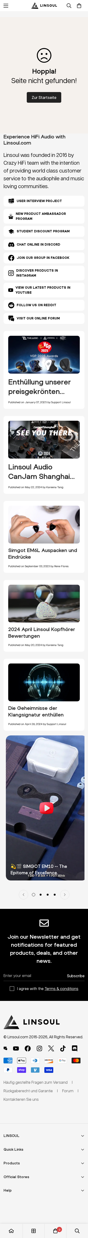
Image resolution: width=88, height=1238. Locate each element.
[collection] (33, 1231)
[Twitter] (51, 1048)
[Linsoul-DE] (44, 5)
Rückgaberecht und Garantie (28, 1090)
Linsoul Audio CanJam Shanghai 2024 (39, 476)
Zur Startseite (44, 97)
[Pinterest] (5, 1048)
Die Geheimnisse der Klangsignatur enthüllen (36, 711)
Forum (67, 1090)
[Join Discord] (75, 1048)
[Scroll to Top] (79, 1213)
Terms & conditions (61, 988)
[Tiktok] (63, 1048)
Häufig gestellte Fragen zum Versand (36, 1082)
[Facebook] (28, 1048)
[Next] (64, 894)
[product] (11, 1231)
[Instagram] (39, 1048)
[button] (79, 5)
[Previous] (23, 894)
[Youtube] (16, 1048)
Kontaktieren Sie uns (21, 1099)
